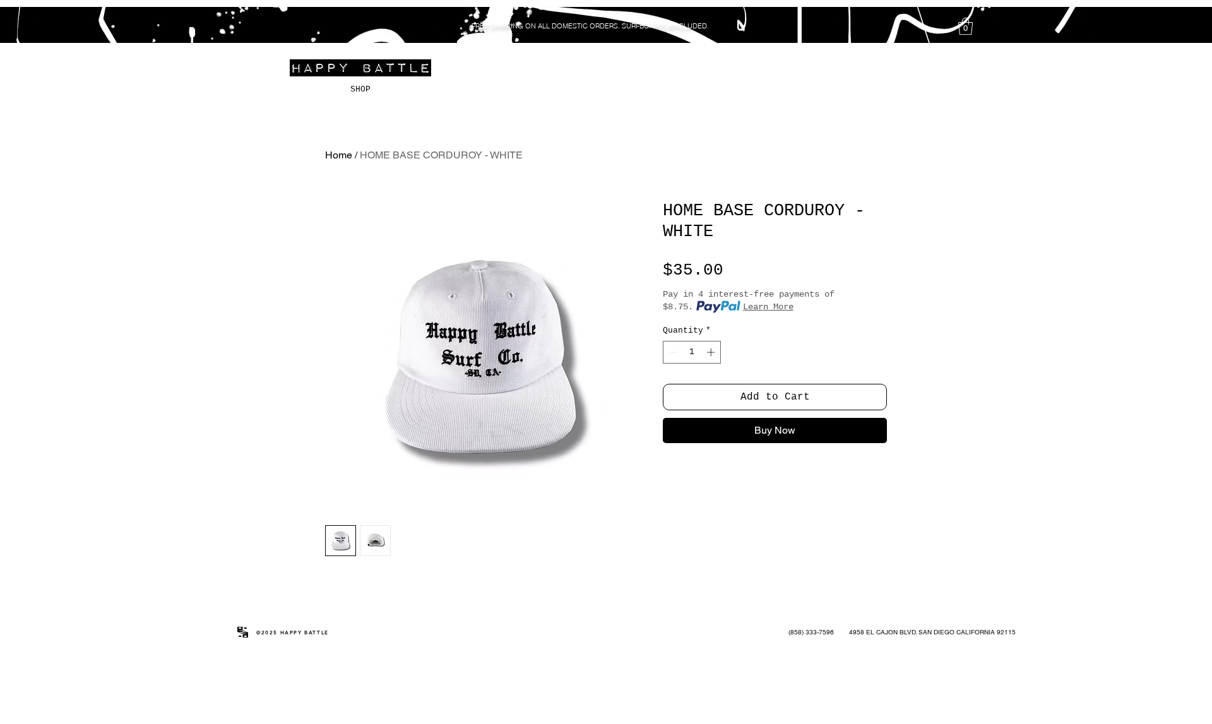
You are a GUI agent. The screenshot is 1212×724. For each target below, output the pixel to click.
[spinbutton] (692, 352)
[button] (965, 26)
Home (338, 155)
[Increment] (712, 352)
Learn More (768, 307)
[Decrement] (672, 352)
